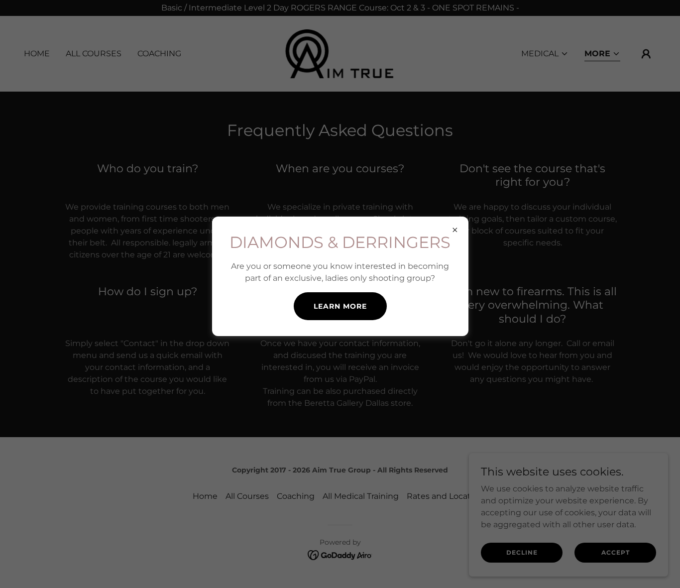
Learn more (340, 306)
